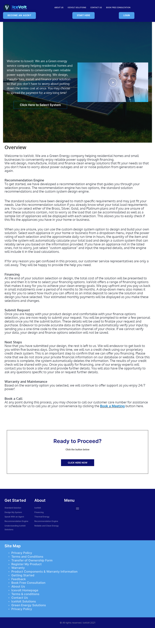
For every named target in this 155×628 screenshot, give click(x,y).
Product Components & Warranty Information (44, 571)
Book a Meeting (112, 406)
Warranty (18, 568)
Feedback (18, 579)
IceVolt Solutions (77, 7)
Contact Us (96, 7)
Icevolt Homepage (24, 590)
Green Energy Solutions (28, 605)
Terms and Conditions (27, 556)
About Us (58, 7)
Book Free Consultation (118, 7)
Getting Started (22, 575)
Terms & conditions (25, 594)
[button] (112, 82)
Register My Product (26, 564)
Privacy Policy (21, 553)
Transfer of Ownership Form (32, 560)
